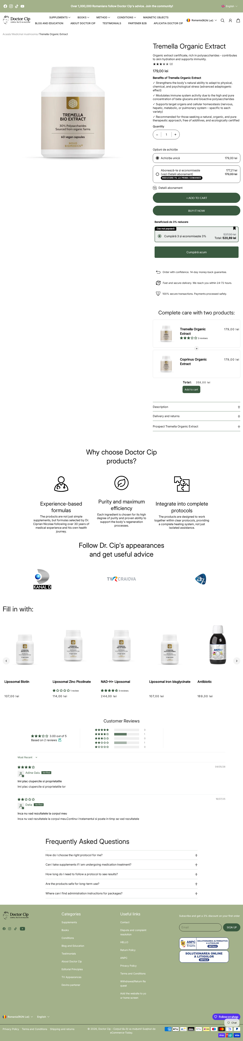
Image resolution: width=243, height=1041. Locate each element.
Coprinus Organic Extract (193, 361)
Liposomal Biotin (16, 682)
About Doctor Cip (82, 23)
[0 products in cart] (238, 20)
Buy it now (196, 210)
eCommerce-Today (121, 1032)
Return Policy (128, 949)
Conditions (68, 937)
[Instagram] (11, 6)
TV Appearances (71, 977)
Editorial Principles (72, 969)
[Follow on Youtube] (22, 928)
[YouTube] (22, 6)
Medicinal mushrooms (24, 34)
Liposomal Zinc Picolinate (72, 682)
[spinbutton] (166, 134)
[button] (229, 6)
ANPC (123, 957)
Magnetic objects (155, 17)
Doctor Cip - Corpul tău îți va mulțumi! (120, 1028)
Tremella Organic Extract (53, 34)
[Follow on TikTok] (15, 928)
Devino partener (71, 984)
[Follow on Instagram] (9, 928)
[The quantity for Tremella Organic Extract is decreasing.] (157, 134)
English (41, 1016)
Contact (125, 922)
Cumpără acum (196, 252)
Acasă (6, 34)
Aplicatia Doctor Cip (168, 23)
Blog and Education (49, 23)
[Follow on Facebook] (4, 928)
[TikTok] (17, 6)
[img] (26, 767)
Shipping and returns (62, 1029)
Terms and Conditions (133, 973)
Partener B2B (137, 23)
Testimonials (111, 23)
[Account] (230, 20)
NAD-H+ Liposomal (115, 682)
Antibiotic (204, 682)
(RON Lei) (18, 1016)
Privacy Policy (128, 965)
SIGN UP (232, 927)
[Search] (222, 20)
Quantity (158, 126)
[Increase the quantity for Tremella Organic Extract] (175, 134)
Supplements (69, 922)
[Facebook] (5, 6)
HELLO (124, 942)
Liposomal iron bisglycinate (169, 682)
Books (65, 930)
